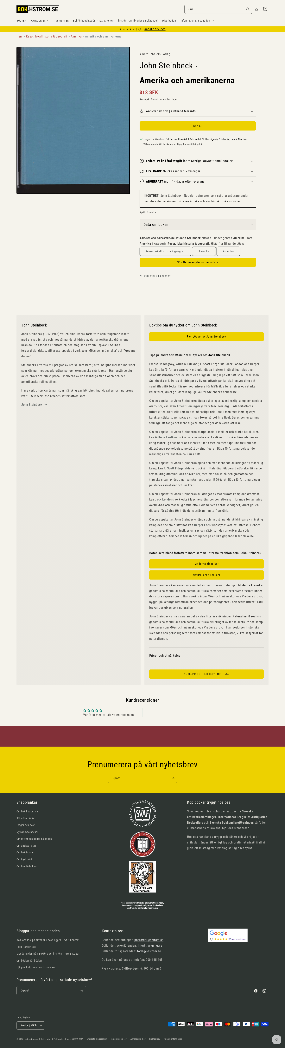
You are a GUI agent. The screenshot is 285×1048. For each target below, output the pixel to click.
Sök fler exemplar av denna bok (197, 262)
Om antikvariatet (26, 845)
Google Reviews (154, 29)
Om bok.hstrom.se (27, 811)
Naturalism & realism (206, 575)
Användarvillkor (138, 1039)
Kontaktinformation (173, 1039)
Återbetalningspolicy (97, 1039)
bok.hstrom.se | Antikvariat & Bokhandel (44, 1039)
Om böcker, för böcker (29, 960)
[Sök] (248, 9)
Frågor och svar (25, 825)
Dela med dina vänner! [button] (157, 275)
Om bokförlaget (25, 852)
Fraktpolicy (154, 1039)
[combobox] (218, 9)
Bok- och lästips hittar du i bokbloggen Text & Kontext (47, 940)
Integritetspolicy (119, 1039)
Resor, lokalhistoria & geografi (165, 251)
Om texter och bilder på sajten (34, 838)
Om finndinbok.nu (26, 866)
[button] (39, 21)
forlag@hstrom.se (149, 951)
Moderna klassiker (206, 564)
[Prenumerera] (173, 778)
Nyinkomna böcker (27, 832)
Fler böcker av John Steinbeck (206, 336)
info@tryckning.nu (150, 945)
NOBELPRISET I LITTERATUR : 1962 (206, 674)
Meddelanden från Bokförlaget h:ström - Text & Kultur (47, 953)
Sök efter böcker (26, 818)
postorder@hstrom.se (148, 940)
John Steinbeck (166, 65)
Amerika (204, 251)
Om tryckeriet (24, 859)
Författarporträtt (26, 946)
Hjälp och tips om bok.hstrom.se (35, 967)
